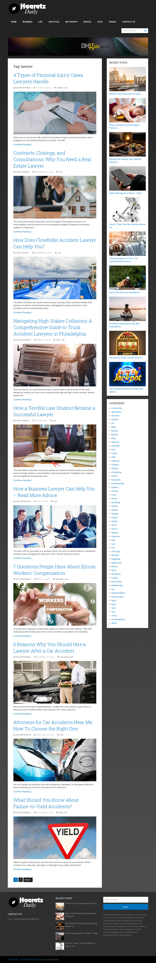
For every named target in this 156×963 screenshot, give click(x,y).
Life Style (54, 22)
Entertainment (117, 483)
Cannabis (115, 446)
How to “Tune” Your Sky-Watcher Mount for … (80, 944)
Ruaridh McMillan (23, 88)
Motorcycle (116, 563)
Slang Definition (118, 593)
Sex (113, 589)
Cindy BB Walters (23, 340)
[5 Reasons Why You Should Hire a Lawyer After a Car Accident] (54, 682)
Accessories (116, 408)
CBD (113, 457)
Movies (114, 566)
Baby (113, 427)
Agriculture (116, 412)
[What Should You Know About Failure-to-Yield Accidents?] (54, 837)
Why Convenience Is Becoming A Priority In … (80, 914)
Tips (113, 612)
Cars (58, 340)
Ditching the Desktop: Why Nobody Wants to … (81, 924)
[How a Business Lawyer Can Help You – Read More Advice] (54, 526)
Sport (113, 600)
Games (114, 506)
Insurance (115, 536)
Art (112, 423)
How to (114, 529)
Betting (114, 434)
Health (60, 88)
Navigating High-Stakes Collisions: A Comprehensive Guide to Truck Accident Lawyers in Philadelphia (52, 327)
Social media (117, 597)
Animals (114, 419)
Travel (112, 22)
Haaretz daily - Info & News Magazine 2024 (26, 960)
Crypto (114, 476)
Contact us (128, 22)
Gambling (115, 502)
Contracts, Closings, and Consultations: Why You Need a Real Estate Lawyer (52, 159)
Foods (114, 499)
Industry (115, 532)
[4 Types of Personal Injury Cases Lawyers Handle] (54, 113)
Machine (115, 555)
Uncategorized (66, 657)
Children (115, 465)
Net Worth (71, 22)
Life (40, 22)
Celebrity (115, 461)
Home (14, 22)
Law (66, 88)
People (87, 22)
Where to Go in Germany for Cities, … (81, 903)
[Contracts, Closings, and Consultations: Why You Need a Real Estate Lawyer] (54, 197)
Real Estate (116, 582)
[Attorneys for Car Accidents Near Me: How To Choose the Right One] (54, 760)
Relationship (116, 585)
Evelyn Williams (22, 172)
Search (145, 30)
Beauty (114, 431)
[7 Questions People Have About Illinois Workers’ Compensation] (54, 604)
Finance (114, 491)
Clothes (114, 468)
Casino (114, 453)
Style (113, 604)
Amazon (115, 416)
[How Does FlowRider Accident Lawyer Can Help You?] (54, 278)
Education (115, 480)
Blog (113, 438)
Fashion (114, 487)
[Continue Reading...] (22, 144)
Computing (116, 472)
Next (27, 880)
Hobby (114, 521)
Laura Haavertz (22, 253)
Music (114, 570)
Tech (99, 22)
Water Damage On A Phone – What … (82, 933)
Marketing (115, 559)
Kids (113, 540)
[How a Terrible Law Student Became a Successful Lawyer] (54, 445)
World (114, 623)
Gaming (114, 514)
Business (27, 22)
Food (113, 495)
